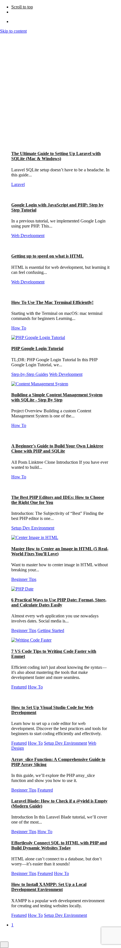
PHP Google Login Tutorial (37, 348)
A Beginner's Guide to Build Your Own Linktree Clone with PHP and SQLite (57, 448)
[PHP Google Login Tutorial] (38, 337)
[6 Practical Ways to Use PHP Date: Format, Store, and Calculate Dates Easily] (22, 588)
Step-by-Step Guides (29, 374)
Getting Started (50, 630)
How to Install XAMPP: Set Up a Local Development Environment (48, 887)
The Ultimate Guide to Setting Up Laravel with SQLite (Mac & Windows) (56, 156)
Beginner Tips (23, 579)
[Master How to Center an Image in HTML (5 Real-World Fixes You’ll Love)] (34, 537)
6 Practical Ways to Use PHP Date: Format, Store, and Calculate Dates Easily (58, 602)
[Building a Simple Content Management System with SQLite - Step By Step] (39, 383)
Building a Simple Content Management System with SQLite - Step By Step (56, 397)
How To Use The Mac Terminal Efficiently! (52, 302)
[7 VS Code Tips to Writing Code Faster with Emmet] (31, 640)
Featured (19, 687)
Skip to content (13, 31)
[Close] (4, 67)
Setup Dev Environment (32, 528)
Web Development (27, 235)
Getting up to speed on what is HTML (47, 256)
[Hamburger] (2, 37)
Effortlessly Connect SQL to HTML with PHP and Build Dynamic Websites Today (59, 845)
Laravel (18, 184)
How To (18, 328)
